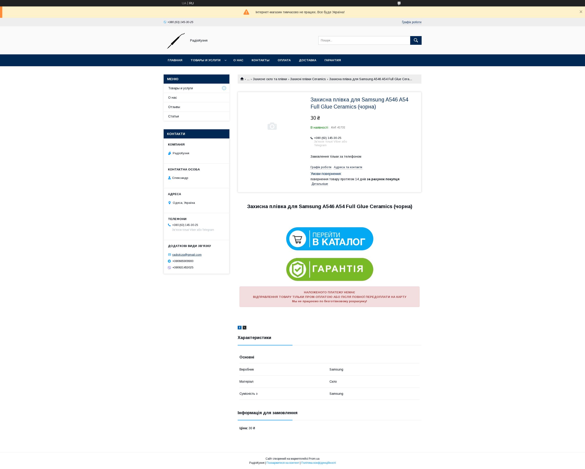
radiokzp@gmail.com (187, 254)
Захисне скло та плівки (270, 79)
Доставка (307, 60)
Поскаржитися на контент (282, 462)
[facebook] (240, 328)
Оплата (284, 60)
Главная (175, 60)
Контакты (260, 60)
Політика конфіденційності (318, 462)
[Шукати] (416, 40)
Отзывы (174, 107)
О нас (238, 60)
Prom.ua (314, 458)
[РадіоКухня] (174, 48)
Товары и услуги (206, 60)
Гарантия (332, 60)
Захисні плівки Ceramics (308, 79)
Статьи (173, 116)
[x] (244, 328)
